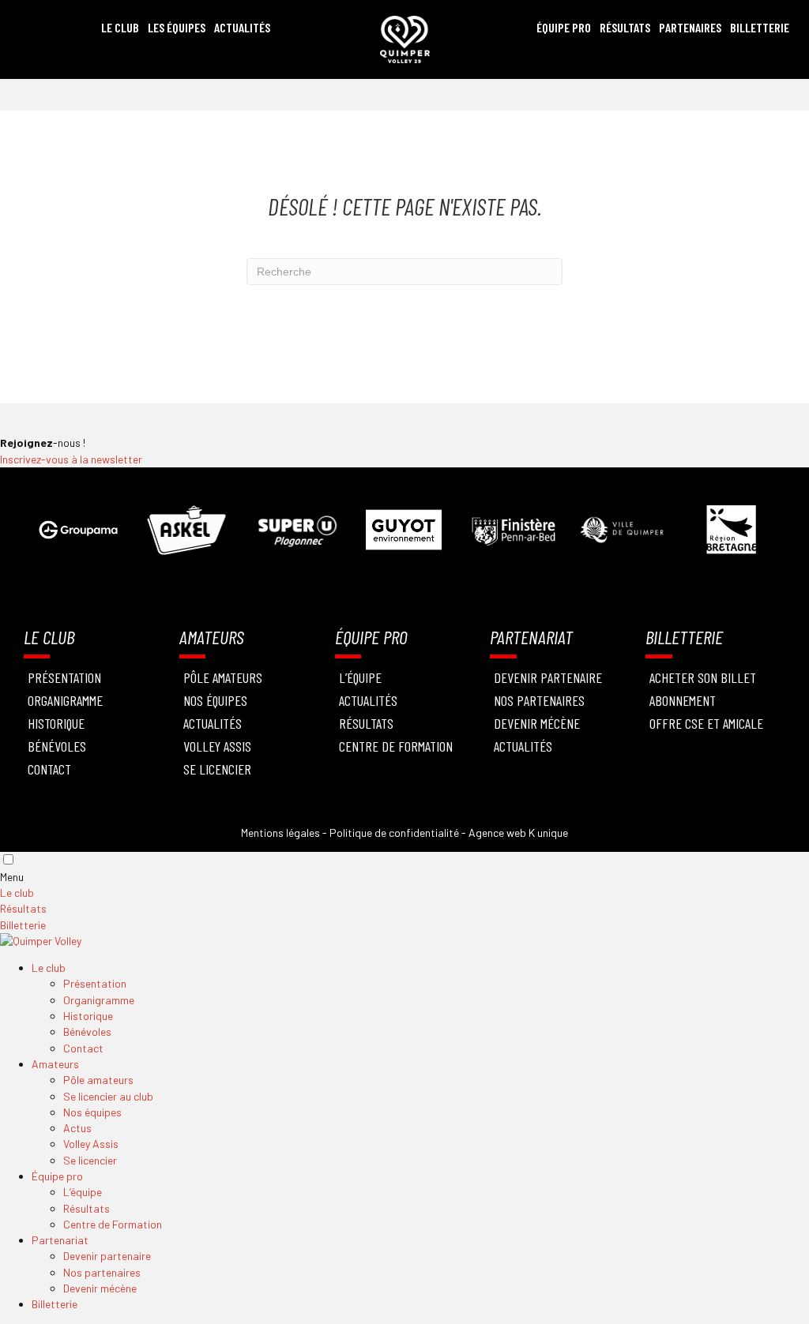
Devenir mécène (537, 723)
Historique (56, 723)
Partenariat (60, 1240)
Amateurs (55, 1064)
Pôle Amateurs (222, 677)
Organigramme (65, 700)
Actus (77, 1128)
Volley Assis (217, 746)
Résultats (625, 27)
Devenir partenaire (548, 677)
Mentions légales (280, 832)
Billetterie (759, 27)
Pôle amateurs (98, 1079)
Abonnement (682, 700)
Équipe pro (57, 1176)
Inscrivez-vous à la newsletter (71, 459)
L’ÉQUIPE (360, 677)
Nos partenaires (102, 1272)
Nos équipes (215, 700)
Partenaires (690, 27)
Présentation (64, 677)
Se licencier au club (108, 1096)
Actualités (242, 27)
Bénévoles (57, 746)
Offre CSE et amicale (706, 723)
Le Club (120, 27)
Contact (49, 769)
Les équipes (176, 27)
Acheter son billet (702, 677)
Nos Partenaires (539, 700)
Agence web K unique (518, 832)
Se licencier (217, 769)
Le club (17, 892)
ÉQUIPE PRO (563, 27)
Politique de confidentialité (394, 832)
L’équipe (82, 1191)
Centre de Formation (396, 746)
